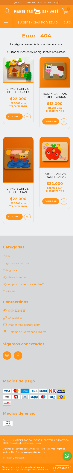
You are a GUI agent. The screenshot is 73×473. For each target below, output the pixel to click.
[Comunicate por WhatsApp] (67, 456)
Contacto (9, 291)
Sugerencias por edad (17, 263)
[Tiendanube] (14, 458)
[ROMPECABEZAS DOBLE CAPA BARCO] (27, 217)
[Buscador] (7, 11)
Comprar (51, 121)
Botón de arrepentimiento (28, 452)
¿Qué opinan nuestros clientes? (23, 284)
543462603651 (17, 310)
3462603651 (15, 317)
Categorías (10, 270)
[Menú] (6, 22)
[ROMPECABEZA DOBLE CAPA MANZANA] (64, 201)
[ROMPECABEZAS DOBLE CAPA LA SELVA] (27, 116)
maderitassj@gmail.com (24, 325)
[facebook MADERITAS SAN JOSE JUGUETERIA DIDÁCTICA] (18, 355)
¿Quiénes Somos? (14, 277)
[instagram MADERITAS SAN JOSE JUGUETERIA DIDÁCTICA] (7, 355)
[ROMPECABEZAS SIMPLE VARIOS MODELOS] (64, 121)
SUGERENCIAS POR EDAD (38, 22)
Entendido (62, 468)
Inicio (6, 256)
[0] (65, 12)
